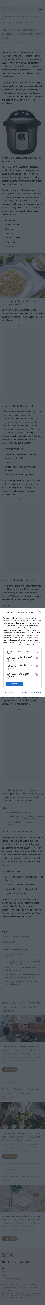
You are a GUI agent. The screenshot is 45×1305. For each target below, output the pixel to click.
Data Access (22, 692)
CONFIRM (14, 683)
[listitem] (22, 652)
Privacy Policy (36, 692)
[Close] (40, 612)
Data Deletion (9, 692)
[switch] (36, 658)
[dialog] (22, 652)
